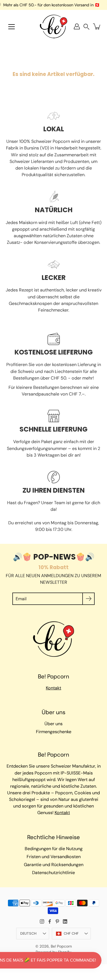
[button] (86, 26)
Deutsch (28, 933)
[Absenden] (88, 599)
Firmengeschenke (53, 732)
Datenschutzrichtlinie (53, 872)
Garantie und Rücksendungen (53, 864)
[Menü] (11, 26)
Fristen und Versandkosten (54, 857)
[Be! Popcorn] (53, 26)
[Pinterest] (57, 921)
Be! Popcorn (61, 946)
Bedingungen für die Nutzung (54, 849)
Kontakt (53, 688)
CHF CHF (71, 933)
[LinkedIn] (65, 921)
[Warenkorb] (97, 26)
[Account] (76, 26)
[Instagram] (42, 921)
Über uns (53, 724)
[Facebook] (49, 921)
